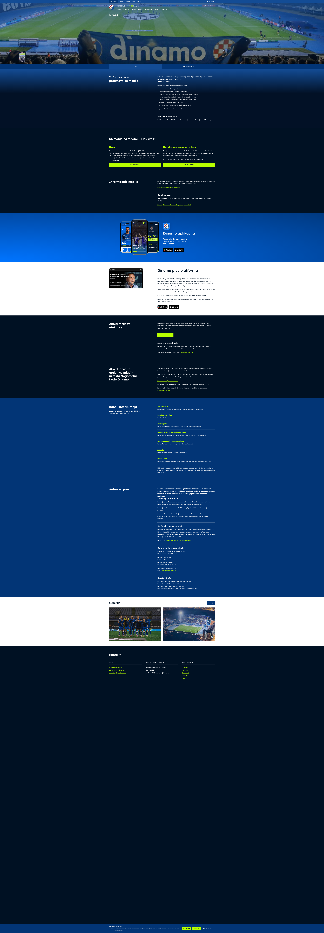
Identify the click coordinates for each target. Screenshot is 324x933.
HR (210, 6)
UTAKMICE (134, 9)
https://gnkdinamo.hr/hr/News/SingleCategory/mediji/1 (174, 205)
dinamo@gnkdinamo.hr (169, 570)
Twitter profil (162, 424)
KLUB (156, 9)
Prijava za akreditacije (165, 335)
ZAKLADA (139, 1)
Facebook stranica (164, 415)
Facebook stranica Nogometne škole (171, 432)
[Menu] (214, 6)
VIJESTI (119, 9)
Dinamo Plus (162, 458)
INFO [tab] (135, 66)
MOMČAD (140, 9)
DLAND (133, 1)
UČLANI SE (164, 9)
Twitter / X (185, 673)
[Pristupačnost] (208, 6)
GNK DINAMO (113, 1)
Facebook (185, 667)
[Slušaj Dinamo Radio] (202, 6)
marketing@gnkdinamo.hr (117, 673)
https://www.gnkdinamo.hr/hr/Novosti (168, 187)
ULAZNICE (126, 9)
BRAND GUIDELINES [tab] (188, 66)
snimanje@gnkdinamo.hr (117, 670)
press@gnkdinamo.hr (186, 352)
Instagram (185, 670)
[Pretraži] (205, 6)
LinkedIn (160, 450)
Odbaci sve (196, 928)
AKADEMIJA (148, 9)
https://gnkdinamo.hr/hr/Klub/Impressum (178, 540)
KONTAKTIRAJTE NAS (135, 164)
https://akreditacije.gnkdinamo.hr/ (167, 381)
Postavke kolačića (208, 928)
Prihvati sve (186, 928)
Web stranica (162, 406)
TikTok (184, 678)
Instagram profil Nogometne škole (170, 441)
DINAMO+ (127, 1)
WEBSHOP (121, 1)
